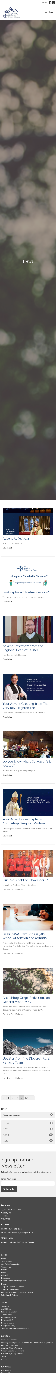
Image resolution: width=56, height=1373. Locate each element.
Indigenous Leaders (9, 1312)
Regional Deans (7, 1323)
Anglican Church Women (11, 1348)
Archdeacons (6, 1314)
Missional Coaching (9, 1340)
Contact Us (6, 1267)
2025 (27, 1129)
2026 (27, 1123)
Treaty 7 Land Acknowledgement (15, 1328)
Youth (3, 1356)
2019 (27, 1140)
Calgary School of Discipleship (13, 1281)
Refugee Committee (9, 1345)
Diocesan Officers (8, 1317)
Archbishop (6, 1309)
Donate (4, 1284)
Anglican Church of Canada (12, 1287)
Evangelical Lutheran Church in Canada (17, 1292)
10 (26, 1098)
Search (44, 2)
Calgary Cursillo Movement (12, 1351)
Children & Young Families (12, 1353)
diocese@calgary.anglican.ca (20, 1232)
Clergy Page (6, 1370)
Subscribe (9, 1188)
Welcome (5, 1306)
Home (3, 1258)
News (3, 1272)
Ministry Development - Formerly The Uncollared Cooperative (27, 1342)
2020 (27, 1135)
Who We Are (6, 1261)
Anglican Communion (10, 1289)
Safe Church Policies (9, 1295)
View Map (5, 1219)
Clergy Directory (8, 1325)
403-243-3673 (15, 1229)
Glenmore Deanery (27, 1115)
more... (4, 1359)
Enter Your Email (8, 1179)
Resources (5, 1278)
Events (4, 1269)
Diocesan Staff (7, 1320)
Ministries (5, 1275)
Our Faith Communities (10, 1264)
